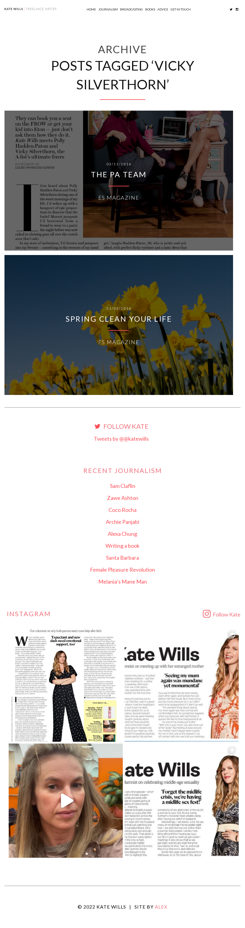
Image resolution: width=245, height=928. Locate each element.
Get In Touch (181, 9)
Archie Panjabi (122, 521)
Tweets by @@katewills (121, 438)
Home (91, 9)
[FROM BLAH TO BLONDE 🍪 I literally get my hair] (66, 801)
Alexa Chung (122, 533)
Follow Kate (125, 426)
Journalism (108, 9)
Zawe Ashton (122, 497)
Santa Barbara (122, 557)
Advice (162, 9)
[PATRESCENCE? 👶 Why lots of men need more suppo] (66, 685)
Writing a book (122, 545)
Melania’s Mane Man (122, 581)
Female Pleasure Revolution (122, 569)
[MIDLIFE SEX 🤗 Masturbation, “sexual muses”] (182, 801)
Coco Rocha (122, 509)
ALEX (161, 906)
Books (150, 9)
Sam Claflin (122, 486)
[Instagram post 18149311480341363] (182, 685)
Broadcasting (131, 9)
